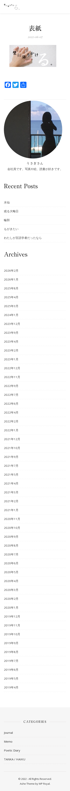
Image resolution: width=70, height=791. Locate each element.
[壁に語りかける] (11, 7)
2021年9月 (11, 457)
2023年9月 (11, 332)
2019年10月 (12, 634)
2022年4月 (11, 412)
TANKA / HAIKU (14, 759)
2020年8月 (11, 545)
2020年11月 (12, 519)
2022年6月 (11, 403)
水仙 (7, 202)
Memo (8, 741)
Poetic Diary (12, 750)
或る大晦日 (11, 211)
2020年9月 (11, 536)
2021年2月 (11, 501)
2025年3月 (11, 306)
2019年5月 (11, 678)
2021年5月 (11, 474)
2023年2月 (11, 350)
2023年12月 (12, 324)
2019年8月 (11, 652)
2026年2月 (11, 270)
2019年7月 (11, 661)
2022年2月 (11, 421)
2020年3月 (11, 590)
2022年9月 (11, 386)
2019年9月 (11, 643)
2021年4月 (11, 483)
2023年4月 (11, 341)
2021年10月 (12, 448)
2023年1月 (11, 359)
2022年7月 (11, 395)
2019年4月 (11, 687)
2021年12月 (12, 439)
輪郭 (7, 220)
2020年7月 (11, 554)
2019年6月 (11, 669)
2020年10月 (12, 528)
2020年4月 (11, 581)
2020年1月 (11, 607)
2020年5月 (11, 572)
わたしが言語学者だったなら (23, 238)
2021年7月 (11, 466)
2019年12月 (12, 616)
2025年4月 (11, 297)
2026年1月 (11, 279)
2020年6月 (11, 563)
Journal (8, 733)
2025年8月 (11, 288)
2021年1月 (11, 510)
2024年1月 (11, 315)
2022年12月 (12, 368)
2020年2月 (11, 599)
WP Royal (44, 783)
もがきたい (11, 229)
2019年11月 (12, 625)
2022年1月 (11, 430)
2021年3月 (11, 492)
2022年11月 (12, 377)
